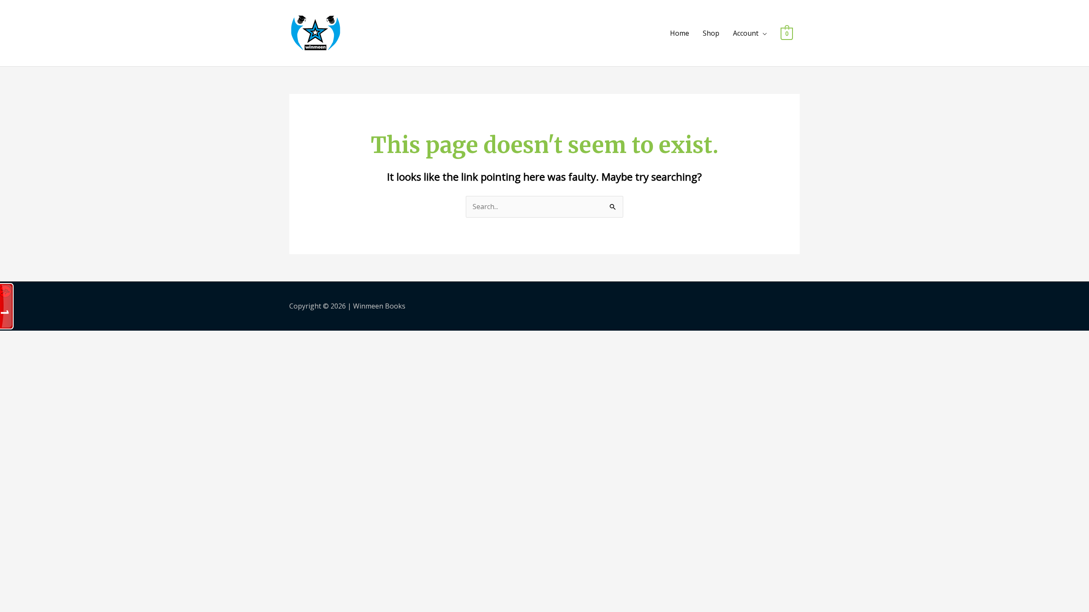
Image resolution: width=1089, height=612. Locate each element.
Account (745, 33)
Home (679, 33)
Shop (711, 33)
